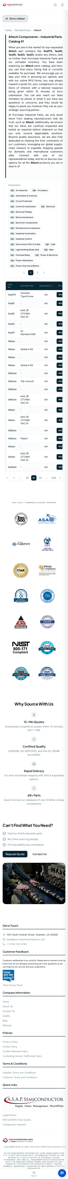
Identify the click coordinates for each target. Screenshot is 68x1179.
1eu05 (11, 303)
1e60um (12, 389)
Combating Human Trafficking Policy (22, 1056)
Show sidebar (17, 18)
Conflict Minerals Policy (15, 1051)
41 (34, 477)
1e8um (11, 341)
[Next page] (44, 272)
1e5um (11, 409)
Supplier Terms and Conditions (19, 1072)
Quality (6, 1015)
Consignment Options (14, 1124)
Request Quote (15, 854)
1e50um (12, 430)
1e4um (11, 446)
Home (8, 30)
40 (27, 477)
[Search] (55, 5)
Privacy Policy (10, 1041)
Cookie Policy (10, 1046)
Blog (5, 1020)
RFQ (60, 295)
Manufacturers (23, 30)
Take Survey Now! (12, 985)
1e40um (12, 467)
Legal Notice (9, 1115)
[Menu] (62, 5)
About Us (8, 1006)
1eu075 (12, 294)
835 (54, 477)
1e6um (11, 357)
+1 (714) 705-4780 (17, 944)
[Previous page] (24, 272)
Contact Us (40, 854)
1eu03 (11, 323)
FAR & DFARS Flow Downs (17, 1119)
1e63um (12, 373)
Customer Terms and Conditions (20, 1077)
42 (40, 477)
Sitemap (7, 1025)
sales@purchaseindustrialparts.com (26, 939)
